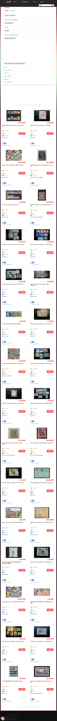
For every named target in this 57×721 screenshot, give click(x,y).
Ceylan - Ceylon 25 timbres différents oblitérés (12, 522)
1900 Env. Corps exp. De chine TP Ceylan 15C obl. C (41, 523)
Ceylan (5, 67)
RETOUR (12, 10)
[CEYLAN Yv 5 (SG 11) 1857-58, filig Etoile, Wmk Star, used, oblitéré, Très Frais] (42, 195)
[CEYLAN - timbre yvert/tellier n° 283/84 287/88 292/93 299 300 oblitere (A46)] (13, 632)
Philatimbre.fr (5, 716)
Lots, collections (8, 375)
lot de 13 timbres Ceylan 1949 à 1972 (10, 204)
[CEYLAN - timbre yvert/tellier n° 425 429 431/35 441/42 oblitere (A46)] (42, 235)
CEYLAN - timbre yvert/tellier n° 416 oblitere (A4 (41, 562)
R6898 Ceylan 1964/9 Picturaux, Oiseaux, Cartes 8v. (13, 126)
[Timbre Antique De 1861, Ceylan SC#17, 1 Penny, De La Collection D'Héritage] (42, 155)
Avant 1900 (34, 534)
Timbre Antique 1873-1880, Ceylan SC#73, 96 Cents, (12, 443)
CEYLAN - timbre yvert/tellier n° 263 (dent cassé (13, 403)
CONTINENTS (24, 1)
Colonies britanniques (37, 177)
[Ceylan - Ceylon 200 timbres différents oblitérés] (13, 155)
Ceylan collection (8, 82)
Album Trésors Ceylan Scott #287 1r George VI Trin (41, 681)
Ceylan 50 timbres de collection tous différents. (13, 363)
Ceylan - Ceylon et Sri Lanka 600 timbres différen (13, 601)
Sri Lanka (6, 137)
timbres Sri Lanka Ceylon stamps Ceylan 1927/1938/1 (39, 284)
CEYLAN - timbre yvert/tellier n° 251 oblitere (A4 (41, 324)
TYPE (14, 1)
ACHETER (21, 133)
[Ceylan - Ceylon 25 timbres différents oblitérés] (13, 513)
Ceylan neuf (7, 73)
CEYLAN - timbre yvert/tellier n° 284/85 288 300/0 (41, 403)
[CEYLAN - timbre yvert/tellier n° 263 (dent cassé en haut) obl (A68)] (13, 394)
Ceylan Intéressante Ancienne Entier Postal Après (41, 482)
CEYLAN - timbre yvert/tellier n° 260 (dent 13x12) (41, 641)
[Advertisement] (28, 51)
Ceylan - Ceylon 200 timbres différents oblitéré (12, 165)
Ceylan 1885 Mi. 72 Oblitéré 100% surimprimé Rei (41, 443)
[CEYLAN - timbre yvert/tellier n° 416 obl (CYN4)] (13, 473)
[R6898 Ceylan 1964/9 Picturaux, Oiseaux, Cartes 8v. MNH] (13, 116)
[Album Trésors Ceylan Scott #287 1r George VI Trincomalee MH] (42, 671)
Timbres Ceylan (7, 70)
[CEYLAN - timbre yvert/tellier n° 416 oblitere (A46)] (42, 552)
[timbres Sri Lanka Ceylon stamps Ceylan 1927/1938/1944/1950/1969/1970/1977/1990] (42, 274)
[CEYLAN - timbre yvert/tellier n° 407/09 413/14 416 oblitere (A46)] (13, 274)
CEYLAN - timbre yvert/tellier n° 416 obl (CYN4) (13, 482)
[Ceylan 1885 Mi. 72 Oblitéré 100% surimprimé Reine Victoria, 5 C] (42, 433)
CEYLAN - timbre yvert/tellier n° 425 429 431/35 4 (41, 244)
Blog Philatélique (13, 719)
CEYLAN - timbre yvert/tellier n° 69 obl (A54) (40, 125)
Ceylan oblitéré (7, 76)
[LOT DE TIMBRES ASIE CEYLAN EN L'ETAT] (13, 671)
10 (39, 105)
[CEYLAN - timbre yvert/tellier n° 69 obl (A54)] (42, 116)
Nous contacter (6, 719)
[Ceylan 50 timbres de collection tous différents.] (13, 354)
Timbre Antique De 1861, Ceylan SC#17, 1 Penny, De (41, 165)
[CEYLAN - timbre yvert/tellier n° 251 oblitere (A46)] (42, 314)
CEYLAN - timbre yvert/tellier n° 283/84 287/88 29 (13, 641)
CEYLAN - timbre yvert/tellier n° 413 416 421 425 (13, 244)
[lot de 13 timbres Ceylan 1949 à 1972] (13, 195)
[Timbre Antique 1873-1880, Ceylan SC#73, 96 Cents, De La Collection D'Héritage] (14, 433)
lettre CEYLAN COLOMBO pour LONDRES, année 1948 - (41, 602)
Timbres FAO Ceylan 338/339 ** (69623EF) (11, 324)
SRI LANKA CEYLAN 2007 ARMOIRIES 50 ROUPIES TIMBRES (11, 562)
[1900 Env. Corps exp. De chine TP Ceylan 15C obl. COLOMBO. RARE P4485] (42, 513)
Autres (33, 137)
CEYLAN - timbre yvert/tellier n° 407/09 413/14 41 (13, 284)
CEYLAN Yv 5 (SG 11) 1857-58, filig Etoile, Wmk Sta (41, 205)
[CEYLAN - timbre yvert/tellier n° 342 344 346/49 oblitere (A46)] (42, 354)
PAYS (34, 1)
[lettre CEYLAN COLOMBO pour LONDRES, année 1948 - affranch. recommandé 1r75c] (42, 592)
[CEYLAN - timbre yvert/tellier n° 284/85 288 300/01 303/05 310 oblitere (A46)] (42, 394)
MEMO (42, 1)
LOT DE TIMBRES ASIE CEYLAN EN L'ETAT (12, 681)
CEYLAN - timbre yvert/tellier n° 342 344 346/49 (41, 363)
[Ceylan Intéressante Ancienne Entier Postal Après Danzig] (42, 473)
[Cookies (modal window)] (2, 718)
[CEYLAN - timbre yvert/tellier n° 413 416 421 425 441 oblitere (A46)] (13, 235)
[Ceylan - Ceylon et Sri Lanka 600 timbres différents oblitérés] (13, 592)
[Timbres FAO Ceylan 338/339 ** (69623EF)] (13, 314)
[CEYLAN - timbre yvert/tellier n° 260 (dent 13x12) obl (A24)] (42, 632)
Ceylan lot (6, 79)
